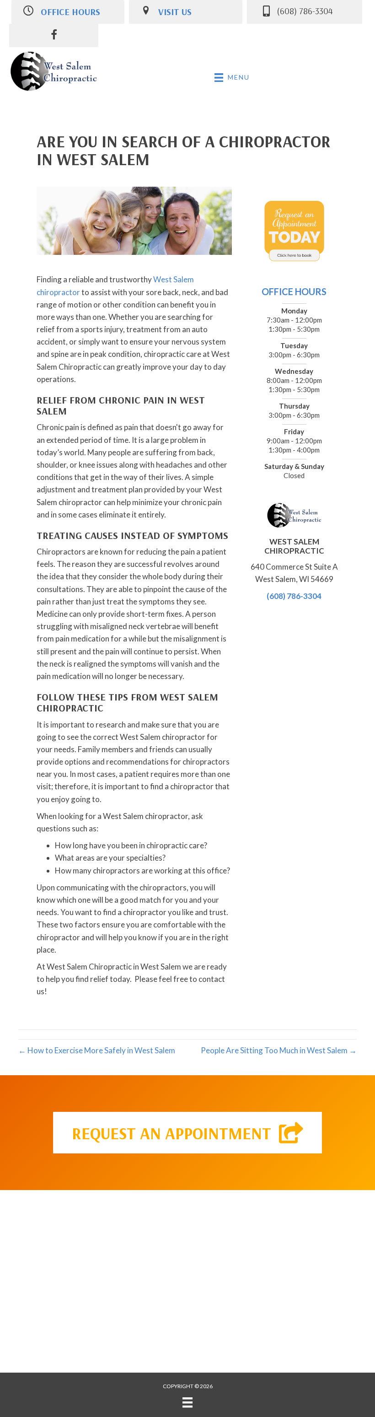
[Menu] (187, 1402)
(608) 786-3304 (294, 596)
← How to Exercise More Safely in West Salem (96, 1050)
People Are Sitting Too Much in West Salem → (279, 1050)
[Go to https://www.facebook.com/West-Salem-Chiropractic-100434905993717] (53, 36)
